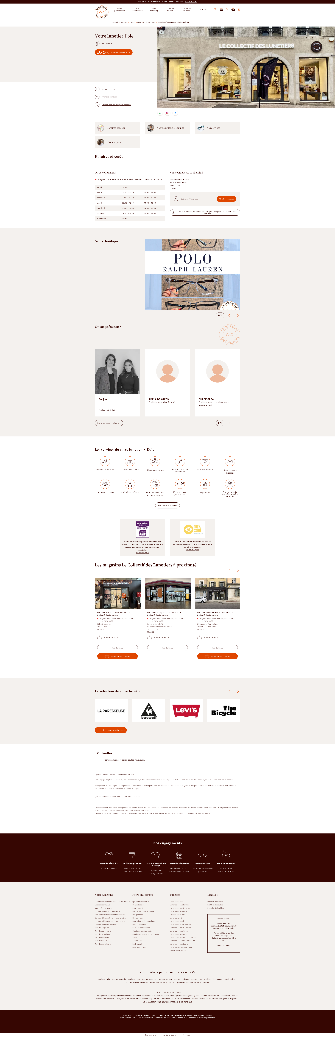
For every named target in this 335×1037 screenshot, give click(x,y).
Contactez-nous (138, 905)
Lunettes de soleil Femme (180, 924)
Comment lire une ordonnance (107, 911)
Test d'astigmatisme (103, 944)
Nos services (213, 127)
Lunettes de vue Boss (178, 934)
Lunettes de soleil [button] (187, 9)
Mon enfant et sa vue (103, 908)
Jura (139, 22)
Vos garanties (137, 915)
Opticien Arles (196, 979)
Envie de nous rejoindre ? (109, 423)
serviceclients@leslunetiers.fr (223, 926)
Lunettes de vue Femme (179, 905)
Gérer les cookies (139, 947)
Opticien (124, 22)
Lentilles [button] (202, 9)
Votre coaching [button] (154, 9)
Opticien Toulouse (149, 979)
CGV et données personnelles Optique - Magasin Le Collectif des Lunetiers (206, 212)
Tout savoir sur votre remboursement (110, 915)
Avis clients (137, 937)
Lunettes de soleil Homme (180, 928)
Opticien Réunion (202, 982)
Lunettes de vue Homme (180, 908)
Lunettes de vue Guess (179, 931)
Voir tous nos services (167, 505)
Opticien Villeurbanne (213, 979)
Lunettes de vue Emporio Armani (183, 937)
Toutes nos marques (178, 951)
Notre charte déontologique (143, 921)
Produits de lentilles (215, 908)
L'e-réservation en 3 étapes (106, 924)
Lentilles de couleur (215, 905)
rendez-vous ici (191, 2)
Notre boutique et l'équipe (170, 127)
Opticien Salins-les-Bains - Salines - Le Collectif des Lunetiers (215, 613)
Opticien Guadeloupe (184, 982)
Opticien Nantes (165, 979)
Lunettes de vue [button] (170, 9)
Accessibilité (137, 941)
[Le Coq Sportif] (148, 710)
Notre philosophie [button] (119, 9)
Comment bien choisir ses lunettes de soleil (112, 902)
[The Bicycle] (223, 710)
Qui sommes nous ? (140, 902)
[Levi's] (186, 710)
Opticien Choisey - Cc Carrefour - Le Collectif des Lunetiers (164, 613)
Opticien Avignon (132, 982)
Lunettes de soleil (177, 921)
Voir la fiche (117, 648)
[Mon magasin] (227, 9)
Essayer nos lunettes (115, 730)
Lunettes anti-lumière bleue (181, 947)
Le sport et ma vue (102, 905)
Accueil (115, 22)
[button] (233, 9)
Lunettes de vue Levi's (179, 944)
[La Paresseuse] (111, 710)
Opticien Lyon (134, 979)
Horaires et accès (116, 127)
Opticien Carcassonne (150, 982)
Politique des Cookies (141, 928)
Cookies (186, 1035)
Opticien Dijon (229, 979)
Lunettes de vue (176, 902)
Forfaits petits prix (177, 915)
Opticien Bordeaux (181, 979)
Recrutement (137, 908)
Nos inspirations (137, 9)
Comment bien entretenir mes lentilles (110, 921)
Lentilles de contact (215, 902)
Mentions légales (139, 924)
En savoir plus (142, 553)
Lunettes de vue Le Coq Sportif (182, 941)
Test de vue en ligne (103, 931)
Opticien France (167, 982)
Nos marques (114, 142)
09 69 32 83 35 (223, 923)
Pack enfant (137, 944)
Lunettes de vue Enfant (179, 911)
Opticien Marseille (119, 979)
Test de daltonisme (102, 934)
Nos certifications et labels (143, 911)
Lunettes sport (176, 918)
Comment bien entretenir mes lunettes (110, 918)
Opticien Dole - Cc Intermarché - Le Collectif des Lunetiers (113, 613)
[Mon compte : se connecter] (239, 9)
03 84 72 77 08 (108, 89)
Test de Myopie (101, 941)
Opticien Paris (104, 979)
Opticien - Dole (149, 22)
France (132, 22)
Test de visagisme (102, 928)
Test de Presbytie (102, 937)
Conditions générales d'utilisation (145, 934)
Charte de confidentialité (142, 931)
